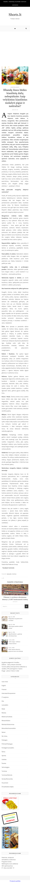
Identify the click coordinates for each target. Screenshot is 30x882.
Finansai (4, 689)
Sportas (4, 755)
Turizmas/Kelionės (7, 775)
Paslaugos (4, 740)
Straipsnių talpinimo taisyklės (17, 1)
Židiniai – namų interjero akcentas (11, 664)
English (4, 685)
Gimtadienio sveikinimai (9, 859)
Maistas (4, 713)
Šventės (4, 763)
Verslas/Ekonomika (7, 779)
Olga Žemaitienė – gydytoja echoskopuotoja (15, 635)
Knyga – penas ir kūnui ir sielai (10, 671)
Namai (3, 732)
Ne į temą (4, 736)
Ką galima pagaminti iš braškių (10, 662)
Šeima (3, 751)
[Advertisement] (15, 47)
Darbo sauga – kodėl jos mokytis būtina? (14, 642)
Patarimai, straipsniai (8, 857)
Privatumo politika (15, 881)
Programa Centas (7, 861)
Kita (3, 701)
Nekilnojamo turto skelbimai (10, 864)
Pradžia (5, 1)
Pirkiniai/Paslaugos (7, 744)
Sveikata (4, 759)
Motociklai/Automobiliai (9, 728)
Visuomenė (5, 783)
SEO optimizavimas (7, 866)
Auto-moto (5, 681)
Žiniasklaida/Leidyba (8, 787)
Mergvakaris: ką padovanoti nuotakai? (15, 619)
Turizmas (4, 771)
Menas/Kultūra (6, 720)
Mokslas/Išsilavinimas (8, 724)
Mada (3, 709)
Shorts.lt (15, 14)
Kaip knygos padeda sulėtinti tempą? (15, 627)
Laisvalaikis (15, 87)
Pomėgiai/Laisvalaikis (8, 748)
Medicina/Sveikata (7, 716)
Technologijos (5, 767)
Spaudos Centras (11, 574)
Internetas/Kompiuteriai (8, 693)
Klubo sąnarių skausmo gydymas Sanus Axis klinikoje (15, 650)
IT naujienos (5, 697)
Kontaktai (15, 5)
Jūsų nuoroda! (8, 868)
